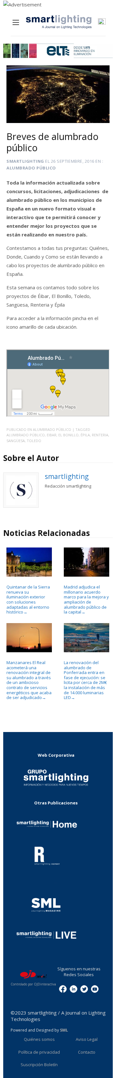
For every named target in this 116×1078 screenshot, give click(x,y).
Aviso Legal (87, 1039)
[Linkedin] (73, 989)
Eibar (51, 434)
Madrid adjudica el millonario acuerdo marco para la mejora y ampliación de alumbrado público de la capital (86, 599)
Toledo (34, 440)
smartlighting (25, 161)
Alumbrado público (25, 434)
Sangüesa (15, 440)
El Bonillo (68, 434)
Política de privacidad (39, 1052)
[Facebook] (63, 989)
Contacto (86, 1052)
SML (64, 1030)
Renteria (100, 434)
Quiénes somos (39, 1039)
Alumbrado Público (31, 168)
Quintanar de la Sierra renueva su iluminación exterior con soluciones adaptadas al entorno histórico (28, 599)
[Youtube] (95, 989)
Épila (85, 434)
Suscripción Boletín (39, 1064)
